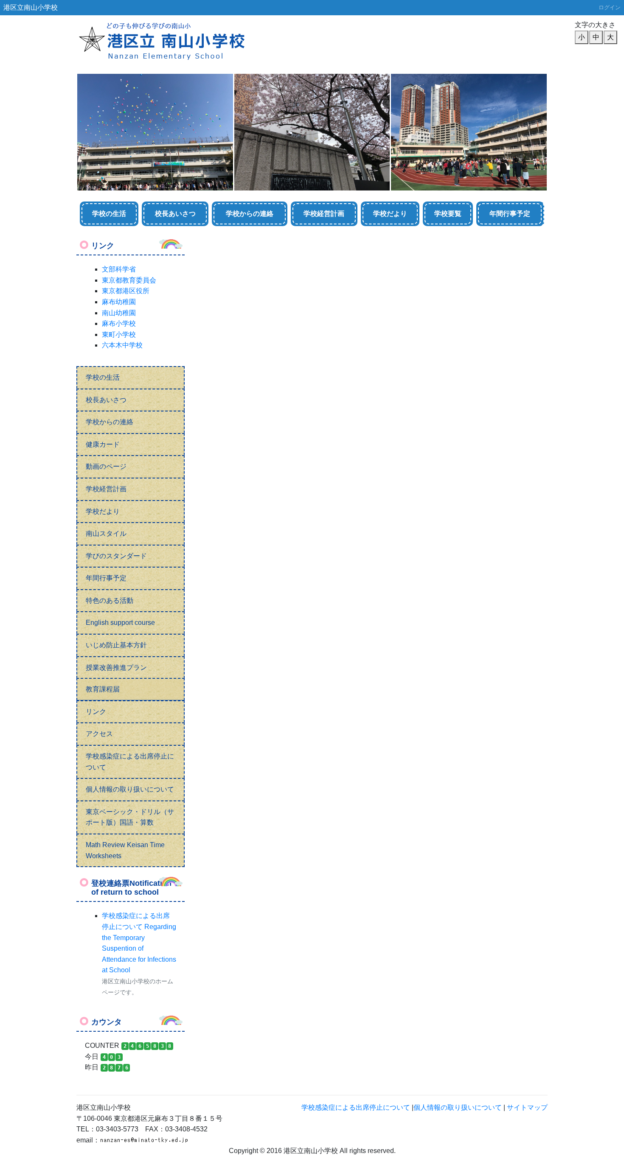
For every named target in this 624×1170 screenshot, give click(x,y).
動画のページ (106, 466)
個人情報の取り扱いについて (130, 789)
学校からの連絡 (249, 213)
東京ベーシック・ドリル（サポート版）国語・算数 (130, 817)
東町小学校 (119, 334)
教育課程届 (103, 689)
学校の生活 (109, 213)
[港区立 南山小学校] (182, 40)
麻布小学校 (119, 323)
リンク (96, 711)
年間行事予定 (509, 213)
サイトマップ (527, 1107)
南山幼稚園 (119, 312)
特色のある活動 (109, 600)
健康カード (103, 444)
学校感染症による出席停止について (130, 762)
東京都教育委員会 (129, 280)
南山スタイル (106, 533)
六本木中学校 (122, 345)
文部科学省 (119, 269)
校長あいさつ (175, 213)
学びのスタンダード (116, 556)
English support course (120, 622)
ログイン (610, 7)
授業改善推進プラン (116, 667)
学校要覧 (447, 213)
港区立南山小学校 (30, 7)
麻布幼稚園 (119, 301)
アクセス (99, 733)
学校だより (390, 213)
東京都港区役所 (125, 290)
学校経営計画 (324, 213)
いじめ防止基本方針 (116, 645)
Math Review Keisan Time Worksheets (125, 850)
